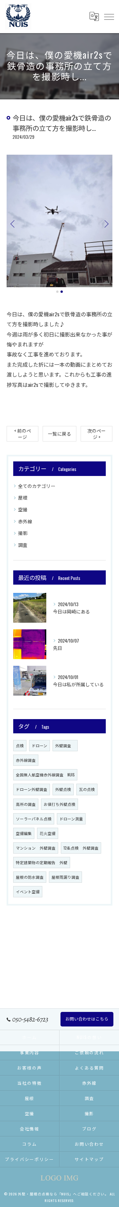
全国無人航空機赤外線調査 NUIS (45, 774)
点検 (20, 745)
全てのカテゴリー (36, 485)
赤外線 (25, 521)
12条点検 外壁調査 (81, 848)
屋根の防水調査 (30, 877)
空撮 (22, 509)
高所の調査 (26, 804)
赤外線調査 (26, 760)
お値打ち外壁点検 (59, 804)
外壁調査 (65, 745)
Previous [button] (13, 223)
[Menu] (108, 16)
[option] (59, 221)
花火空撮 (48, 833)
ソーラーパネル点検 (34, 818)
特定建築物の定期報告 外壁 (41, 862)
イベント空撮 (28, 891)
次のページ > (96, 433)
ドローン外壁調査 (31, 789)
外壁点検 (63, 789)
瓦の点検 (87, 789)
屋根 (22, 497)
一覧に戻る (59, 433)
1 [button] (57, 291)
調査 (22, 544)
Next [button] (105, 223)
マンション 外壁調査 (36, 848)
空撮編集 (24, 833)
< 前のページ (22, 433)
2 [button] (61, 291)
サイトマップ (89, 1159)
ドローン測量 (71, 818)
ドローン (39, 745)
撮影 (22, 532)
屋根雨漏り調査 (65, 877)
